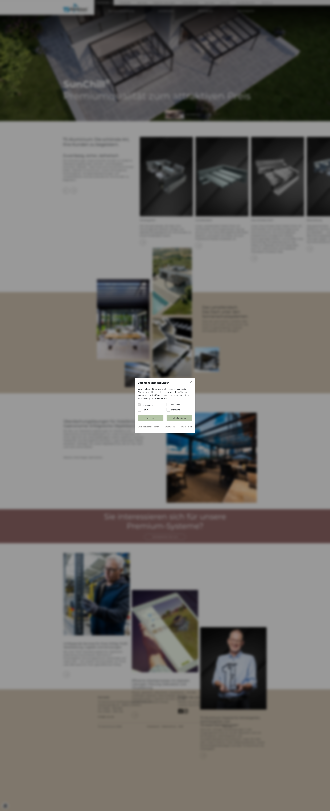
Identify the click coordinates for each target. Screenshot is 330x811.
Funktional (175, 404)
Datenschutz (186, 426)
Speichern (150, 418)
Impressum (170, 426)
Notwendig (148, 405)
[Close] (191, 382)
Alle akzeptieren (179, 418)
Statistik (146, 409)
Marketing (175, 409)
